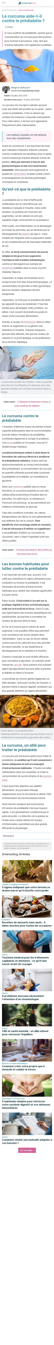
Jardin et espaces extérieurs (15, 885)
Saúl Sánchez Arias (31, 91)
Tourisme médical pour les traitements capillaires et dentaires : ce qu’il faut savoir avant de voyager (25, 961)
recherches (7, 268)
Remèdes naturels (9, 10)
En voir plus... (27, 1150)
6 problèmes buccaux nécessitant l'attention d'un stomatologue (23, 997)
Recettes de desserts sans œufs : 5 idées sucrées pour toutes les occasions (27, 924)
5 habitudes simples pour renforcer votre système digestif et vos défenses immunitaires (26, 1104)
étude (10, 442)
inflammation (29, 322)
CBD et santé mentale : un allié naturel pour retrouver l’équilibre (25, 1033)
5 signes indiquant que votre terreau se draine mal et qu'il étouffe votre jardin (26, 889)
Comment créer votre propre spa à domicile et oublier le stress (23, 1068)
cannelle (17, 664)
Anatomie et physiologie (13, 1099)
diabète (26, 234)
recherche (18, 486)
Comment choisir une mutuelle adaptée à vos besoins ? (27, 1141)
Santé (5, 955)
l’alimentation (19, 174)
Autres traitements (26, 10)
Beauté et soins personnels (14, 1063)
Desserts (6, 920)
